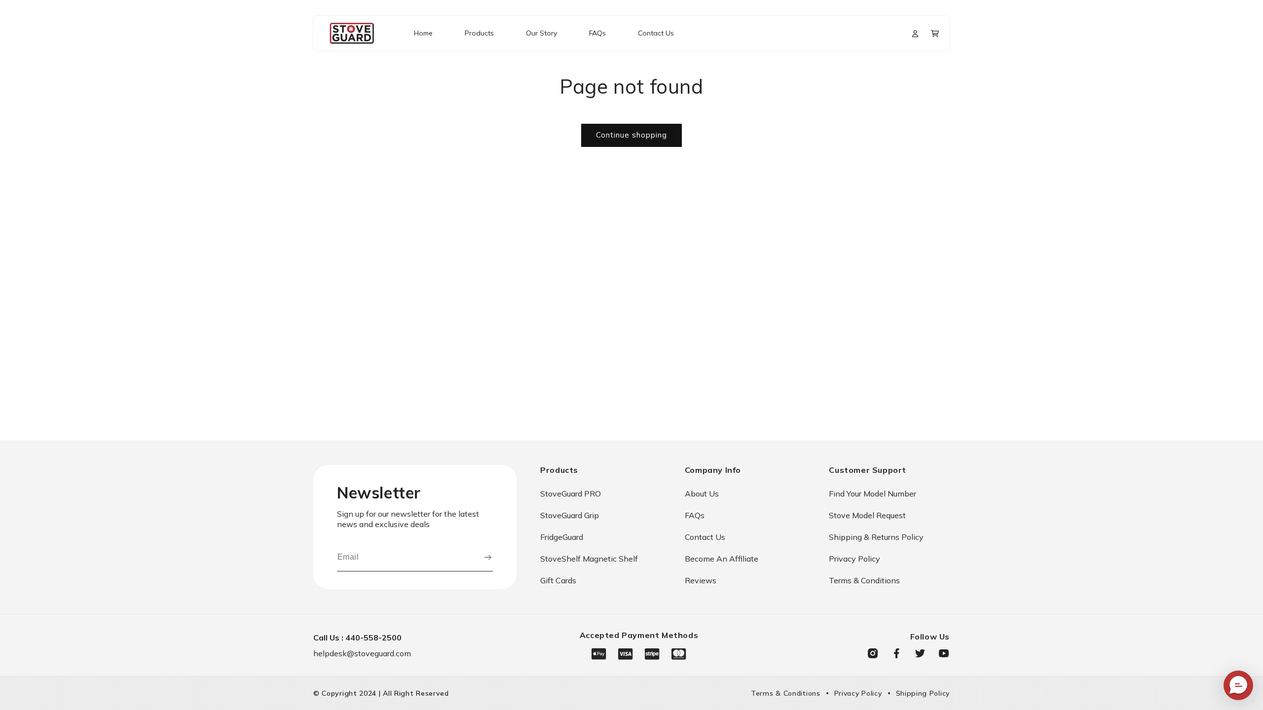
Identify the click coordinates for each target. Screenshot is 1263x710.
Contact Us (705, 537)
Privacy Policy (854, 559)
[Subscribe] (487, 557)
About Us (702, 493)
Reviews (700, 580)
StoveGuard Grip (569, 515)
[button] (935, 33)
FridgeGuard (561, 537)
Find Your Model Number (872, 493)
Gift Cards (558, 580)
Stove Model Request (867, 515)
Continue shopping (631, 135)
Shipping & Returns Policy (876, 537)
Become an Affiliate (721, 559)
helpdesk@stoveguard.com (362, 653)
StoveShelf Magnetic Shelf (589, 559)
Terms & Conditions (864, 580)
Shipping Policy (923, 693)
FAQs (695, 515)
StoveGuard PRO (570, 493)
